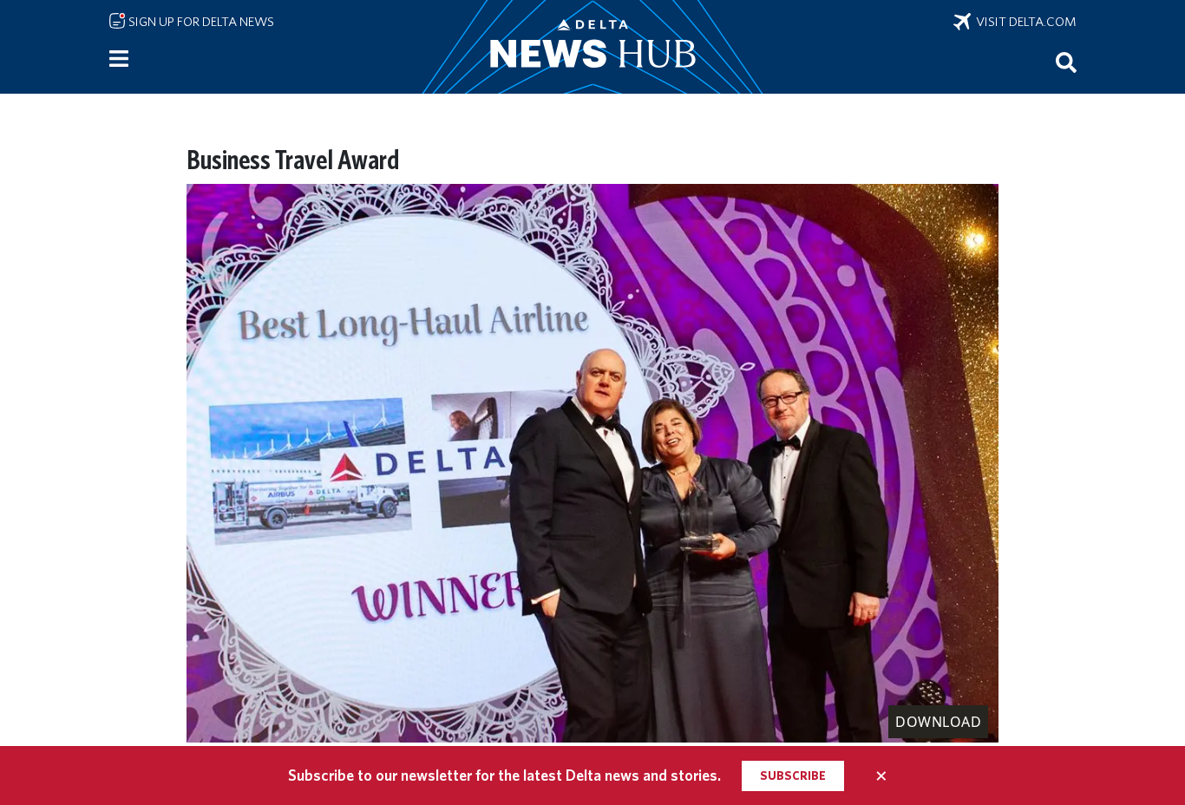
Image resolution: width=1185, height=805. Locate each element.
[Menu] (119, 59)
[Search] (1066, 61)
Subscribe (793, 775)
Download (938, 721)
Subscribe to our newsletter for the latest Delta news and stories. (504, 775)
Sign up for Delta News (200, 21)
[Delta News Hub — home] (592, 47)
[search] (1066, 61)
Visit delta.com (1024, 21)
